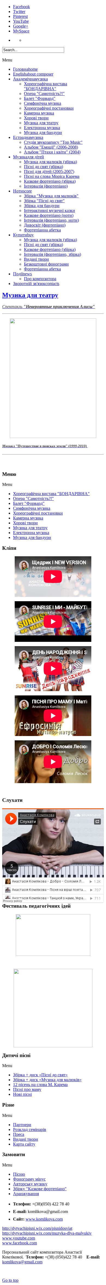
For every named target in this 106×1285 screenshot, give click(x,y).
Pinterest (20, 16)
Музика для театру (30, 295)
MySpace (21, 31)
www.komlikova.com (44, 1219)
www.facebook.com (19, 1243)
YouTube (21, 21)
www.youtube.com (18, 1238)
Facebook (21, 6)
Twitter (19, 11)
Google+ (20, 26)
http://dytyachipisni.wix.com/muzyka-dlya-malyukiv (47, 1233)
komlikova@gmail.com (22, 1262)
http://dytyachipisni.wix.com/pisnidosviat (37, 1228)
